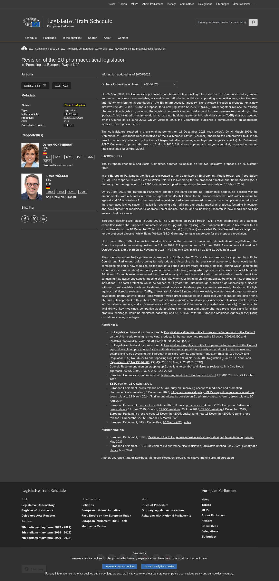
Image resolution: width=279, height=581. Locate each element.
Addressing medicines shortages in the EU (188, 375)
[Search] (253, 22)
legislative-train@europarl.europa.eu (210, 457)
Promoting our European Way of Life (87, 48)
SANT (47, 161)
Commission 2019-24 (47, 48)
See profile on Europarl (58, 165)
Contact (62, 85)
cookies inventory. (223, 573)
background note (193, 413)
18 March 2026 (172, 422)
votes (187, 422)
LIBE (90, 157)
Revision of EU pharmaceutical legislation (174, 445)
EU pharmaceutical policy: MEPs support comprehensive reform (212, 392)
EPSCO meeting (169, 409)
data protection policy (165, 573)
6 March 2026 (169, 417)
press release (147, 388)
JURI (82, 191)
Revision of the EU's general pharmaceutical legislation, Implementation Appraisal (200, 437)
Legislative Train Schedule (79, 21)
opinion (122, 383)
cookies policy (193, 573)
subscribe (32, 85)
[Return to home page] (24, 48)
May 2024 (234, 445)
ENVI (57, 157)
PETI (47, 157)
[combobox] (159, 84)
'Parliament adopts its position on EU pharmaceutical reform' (189, 396)
